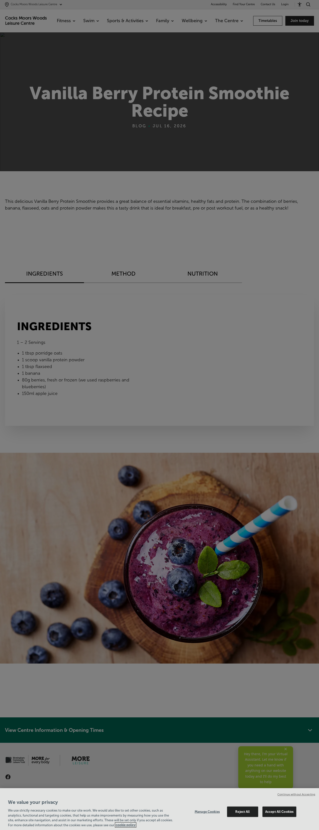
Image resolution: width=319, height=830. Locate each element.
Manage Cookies (207, 812)
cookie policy (126, 825)
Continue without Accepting (296, 794)
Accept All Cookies (279, 812)
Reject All (242, 812)
